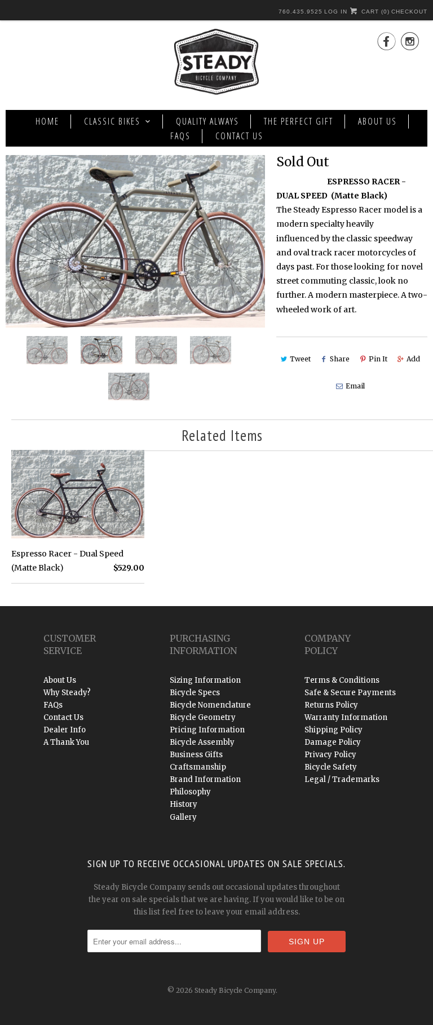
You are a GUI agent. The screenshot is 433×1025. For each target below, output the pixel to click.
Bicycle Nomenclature (210, 705)
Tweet (300, 359)
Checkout (409, 11)
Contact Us (239, 136)
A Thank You (66, 742)
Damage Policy (332, 742)
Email (355, 386)
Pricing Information (207, 730)
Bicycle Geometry (203, 717)
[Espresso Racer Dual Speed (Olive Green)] (135, 241)
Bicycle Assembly (202, 742)
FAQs (180, 136)
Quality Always (207, 121)
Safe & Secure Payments (350, 692)
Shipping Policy (333, 730)
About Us (377, 121)
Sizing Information (205, 680)
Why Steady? (67, 692)
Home (47, 121)
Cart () (374, 11)
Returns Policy (331, 705)
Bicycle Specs (195, 692)
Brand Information (205, 779)
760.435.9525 (300, 11)
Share (340, 359)
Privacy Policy (330, 754)
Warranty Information (345, 717)
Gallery (183, 817)
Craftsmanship (198, 767)
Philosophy (190, 792)
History (183, 804)
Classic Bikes (112, 121)
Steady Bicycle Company (235, 990)
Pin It (378, 359)
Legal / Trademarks (341, 779)
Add (413, 359)
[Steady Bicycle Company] (216, 64)
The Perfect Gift (298, 121)
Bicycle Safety (330, 767)
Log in (335, 11)
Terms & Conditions (341, 680)
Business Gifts (196, 754)
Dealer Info (64, 730)
